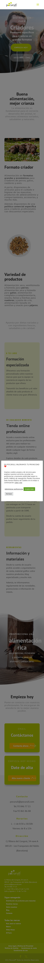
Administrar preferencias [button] (14, 489)
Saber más (18, 483)
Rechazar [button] (9, 494)
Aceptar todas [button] (29, 489)
